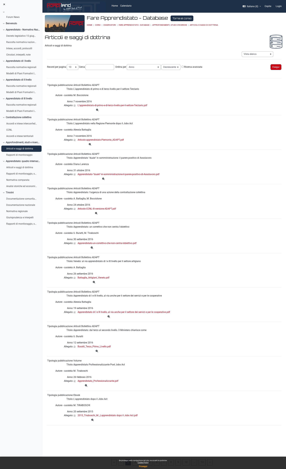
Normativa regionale (17, 211)
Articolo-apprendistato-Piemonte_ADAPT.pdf (101, 139)
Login (279, 6)
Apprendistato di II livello (19, 79)
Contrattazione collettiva (18, 117)
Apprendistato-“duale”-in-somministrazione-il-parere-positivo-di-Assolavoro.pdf (119, 174)
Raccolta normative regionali (21, 67)
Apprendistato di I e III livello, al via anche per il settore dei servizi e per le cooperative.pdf (124, 312)
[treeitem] (21, 15)
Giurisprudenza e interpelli (20, 217)
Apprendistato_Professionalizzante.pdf (98, 381)
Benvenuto (11, 23)
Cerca (82, 66)
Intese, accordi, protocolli (19, 48)
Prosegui (143, 466)
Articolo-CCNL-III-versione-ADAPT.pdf (97, 208)
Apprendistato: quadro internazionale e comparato (23, 161)
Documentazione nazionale (20, 205)
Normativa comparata (17, 180)
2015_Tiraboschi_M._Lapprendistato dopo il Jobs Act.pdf (108, 415)
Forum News (13, 17)
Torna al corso (181, 18)
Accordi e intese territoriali (19, 136)
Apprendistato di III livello (19, 98)
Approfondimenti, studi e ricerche (23, 142)
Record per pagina (56, 66)
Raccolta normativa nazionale (21, 42)
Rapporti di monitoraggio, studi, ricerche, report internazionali (21, 173)
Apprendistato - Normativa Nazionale (23, 29)
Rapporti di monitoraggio (19, 154)
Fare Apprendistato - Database (134, 25)
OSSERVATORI (109, 25)
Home (89, 25)
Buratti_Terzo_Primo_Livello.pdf (94, 346)
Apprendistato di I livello (18, 61)
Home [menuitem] (115, 5)
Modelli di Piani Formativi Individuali (21, 73)
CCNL (9, 129)
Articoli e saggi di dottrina (19, 148)
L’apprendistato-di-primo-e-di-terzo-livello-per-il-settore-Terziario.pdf (112, 105)
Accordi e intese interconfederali (21, 123)
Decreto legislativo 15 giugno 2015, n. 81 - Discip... (21, 35)
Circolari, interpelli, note (18, 54)
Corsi (98, 25)
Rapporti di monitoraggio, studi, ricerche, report (21, 223)
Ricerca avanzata (193, 66)
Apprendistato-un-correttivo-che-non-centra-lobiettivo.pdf (107, 243)
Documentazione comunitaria (21, 198)
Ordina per (120, 66)
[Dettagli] (97, 110)
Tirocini (10, 192)
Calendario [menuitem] (126, 5)
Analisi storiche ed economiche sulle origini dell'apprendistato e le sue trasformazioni (21, 186)
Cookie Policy (143, 463)
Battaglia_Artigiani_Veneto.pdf (93, 277)
